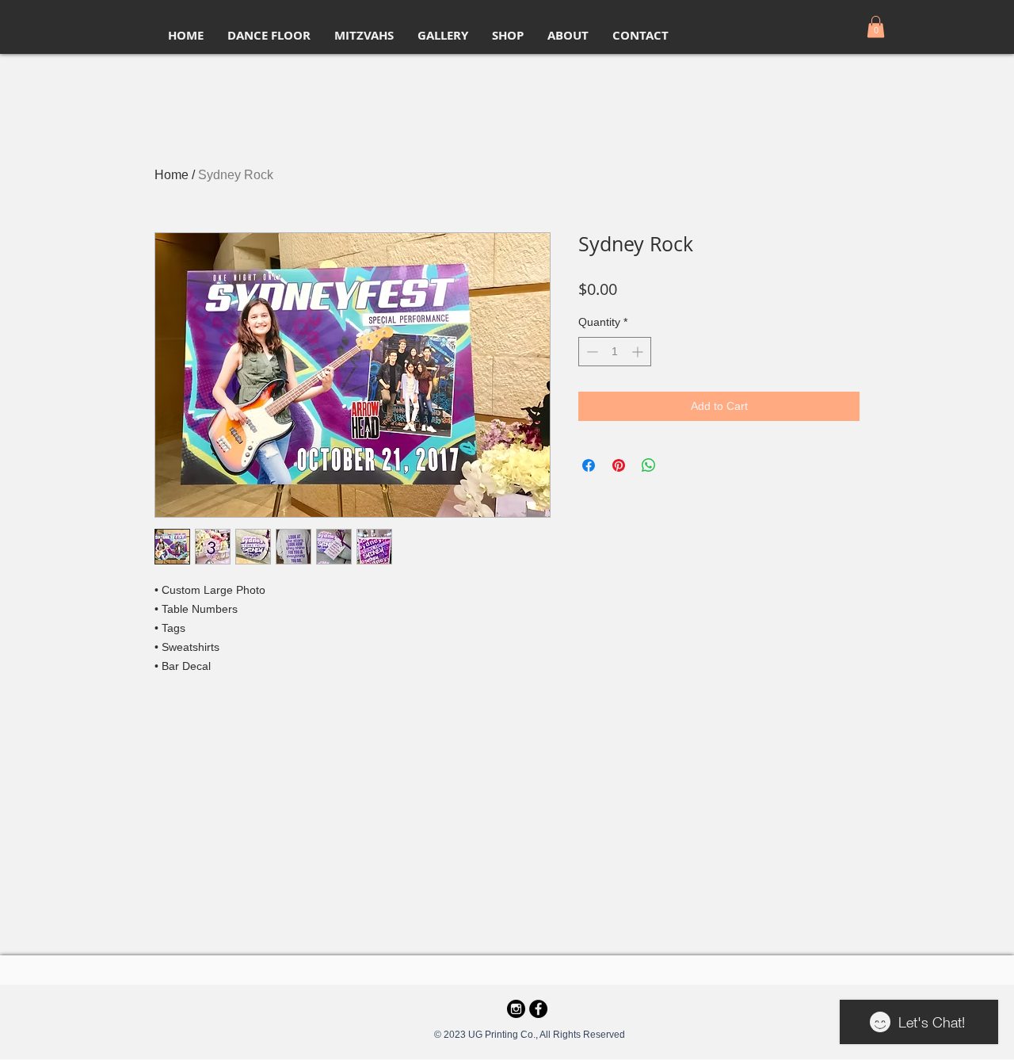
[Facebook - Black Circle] (538, 1009)
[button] (876, 26)
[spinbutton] (614, 351)
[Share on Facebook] (588, 465)
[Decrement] (590, 351)
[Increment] (639, 351)
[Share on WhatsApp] (648, 465)
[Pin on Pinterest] (618, 465)
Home (171, 175)
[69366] (516, 1009)
